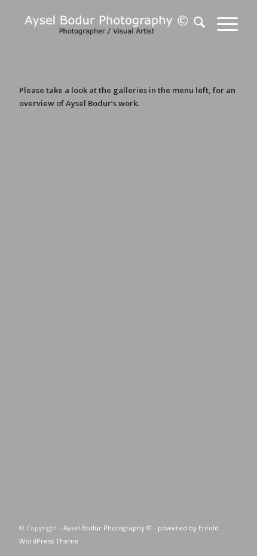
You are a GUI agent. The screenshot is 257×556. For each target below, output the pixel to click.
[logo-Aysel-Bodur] (106, 24)
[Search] (193, 24)
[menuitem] (193, 24)
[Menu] (221, 24)
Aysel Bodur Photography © (107, 527)
